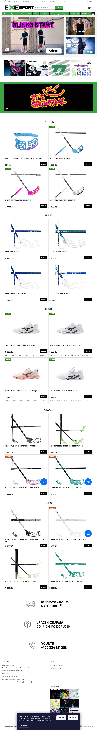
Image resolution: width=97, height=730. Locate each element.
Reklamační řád (6, 673)
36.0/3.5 (51, 355)
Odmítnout (60, 718)
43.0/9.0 (28, 355)
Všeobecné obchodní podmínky (11, 676)
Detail (43, 164)
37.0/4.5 (65, 355)
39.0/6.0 (65, 401)
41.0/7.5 (7, 355)
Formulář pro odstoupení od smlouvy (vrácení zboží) (17, 668)
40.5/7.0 (7, 401)
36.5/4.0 (58, 355)
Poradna (51, 1)
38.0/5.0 (72, 355)
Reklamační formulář (8, 665)
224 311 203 (56, 668)
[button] (6, 36)
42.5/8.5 (21, 355)
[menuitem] (5, 13)
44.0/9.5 (35, 355)
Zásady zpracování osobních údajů (12, 670)
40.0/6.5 (72, 401)
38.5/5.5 (79, 355)
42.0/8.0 (14, 355)
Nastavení (23, 725)
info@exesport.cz (58, 665)
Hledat (58, 8)
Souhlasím (72, 718)
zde (49, 720)
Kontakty (41, 1)
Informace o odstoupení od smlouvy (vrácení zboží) (17, 682)
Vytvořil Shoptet (87, 726)
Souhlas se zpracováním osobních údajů (13, 679)
